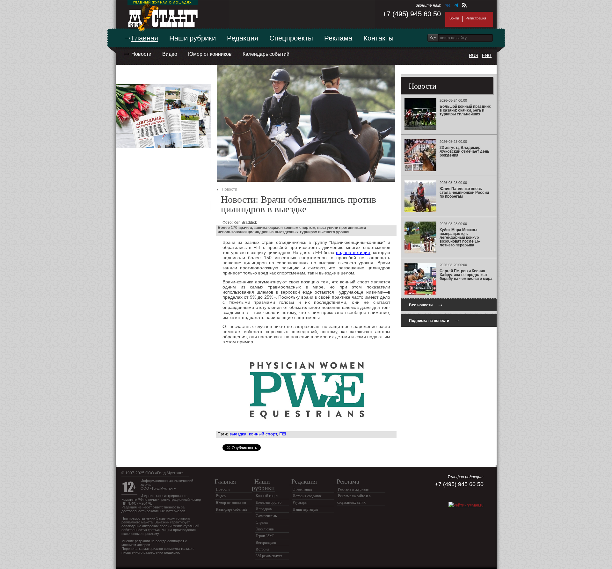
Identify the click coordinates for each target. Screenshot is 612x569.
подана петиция (353, 252)
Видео (169, 54)
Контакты (378, 38)
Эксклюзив (265, 529)
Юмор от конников (210, 54)
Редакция (242, 38)
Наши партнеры (305, 509)
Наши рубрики (192, 38)
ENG (487, 55)
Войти (454, 18)
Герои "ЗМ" (265, 536)
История (262, 549)
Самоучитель (266, 516)
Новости (141, 54)
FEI (282, 433)
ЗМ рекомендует (269, 556)
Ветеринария (266, 542)
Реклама (338, 38)
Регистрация (476, 18)
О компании (302, 489)
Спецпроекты (291, 38)
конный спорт (263, 433)
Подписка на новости (434, 320)
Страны (262, 522)
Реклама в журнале (353, 489)
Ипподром (264, 509)
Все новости (426, 304)
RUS (473, 55)
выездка (237, 433)
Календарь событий (266, 54)
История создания (307, 496)
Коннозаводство (268, 502)
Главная (144, 38)
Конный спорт (267, 495)
